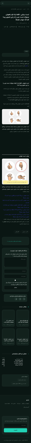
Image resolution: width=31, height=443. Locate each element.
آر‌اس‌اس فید (26, 407)
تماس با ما (13, 403)
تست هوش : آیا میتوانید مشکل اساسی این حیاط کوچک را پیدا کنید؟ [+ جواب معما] (8, 323)
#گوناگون (17, 232)
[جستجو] (2, 3)
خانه (28, 9)
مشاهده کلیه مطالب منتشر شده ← (14, 241)
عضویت (15, 430)
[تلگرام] (16, 299)
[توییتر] (24, 299)
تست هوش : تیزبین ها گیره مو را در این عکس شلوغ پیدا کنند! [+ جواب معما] (22, 341)
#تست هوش (25, 232)
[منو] (28, 3)
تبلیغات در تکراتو (25, 403)
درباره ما (19, 403)
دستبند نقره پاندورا (22, 380)
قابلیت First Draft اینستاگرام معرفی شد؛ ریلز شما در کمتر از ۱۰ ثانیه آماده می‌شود (18, 362)
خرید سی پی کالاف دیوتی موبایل (19, 383)
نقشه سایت (7, 403)
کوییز (24, 9)
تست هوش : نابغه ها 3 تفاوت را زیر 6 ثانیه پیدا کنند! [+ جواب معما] (9, 341)
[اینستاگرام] (20, 299)
